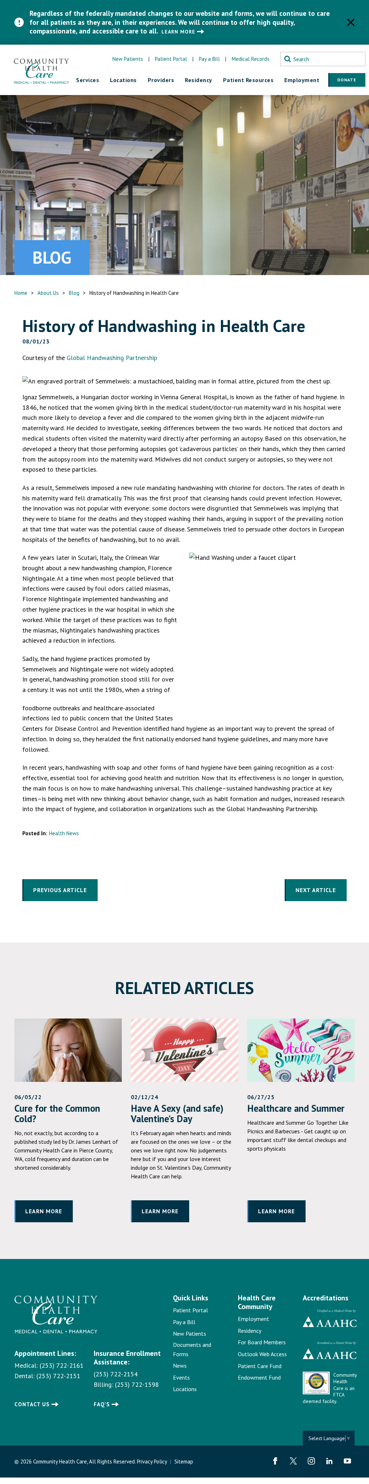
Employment (253, 1318)
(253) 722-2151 (58, 1376)
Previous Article (60, 890)
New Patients (127, 58)
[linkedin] (329, 1461)
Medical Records (251, 58)
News (180, 1365)
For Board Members (262, 1342)
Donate (346, 79)
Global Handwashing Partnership (112, 358)
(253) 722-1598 (137, 1384)
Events (181, 1377)
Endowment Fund (259, 1377)
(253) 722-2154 (116, 1374)
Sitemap (183, 1461)
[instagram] (311, 1461)
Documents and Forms (192, 1349)
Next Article (315, 890)
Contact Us (32, 1404)
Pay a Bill (209, 58)
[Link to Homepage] (43, 1315)
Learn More (178, 31)
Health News (64, 833)
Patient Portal (171, 58)
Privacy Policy (152, 1461)
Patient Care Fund (259, 1366)
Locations (185, 1389)
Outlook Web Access (262, 1354)
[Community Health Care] (41, 70)
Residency (249, 1330)
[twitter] (293, 1461)
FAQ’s (102, 1404)
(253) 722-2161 (62, 1365)
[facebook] (275, 1461)
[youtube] (347, 1461)
